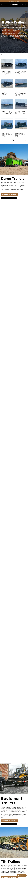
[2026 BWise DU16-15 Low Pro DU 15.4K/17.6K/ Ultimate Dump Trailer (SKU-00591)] (21, 104)
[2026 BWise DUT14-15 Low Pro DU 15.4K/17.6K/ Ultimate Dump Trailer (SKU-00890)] (7, 125)
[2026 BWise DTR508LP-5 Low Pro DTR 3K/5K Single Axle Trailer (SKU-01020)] (7, 64)
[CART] (26, 4)
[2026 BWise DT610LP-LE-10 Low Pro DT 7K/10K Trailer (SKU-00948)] (7, 83)
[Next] (21, 140)
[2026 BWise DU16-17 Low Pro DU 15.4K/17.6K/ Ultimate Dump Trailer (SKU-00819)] (21, 125)
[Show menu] (1, 4)
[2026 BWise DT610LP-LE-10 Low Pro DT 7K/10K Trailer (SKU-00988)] (21, 64)
